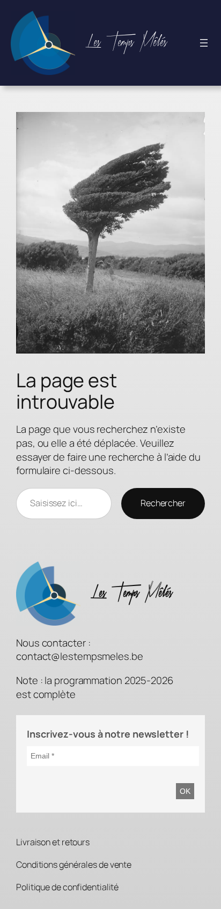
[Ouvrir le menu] (203, 42)
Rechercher (163, 503)
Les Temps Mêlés (126, 42)
